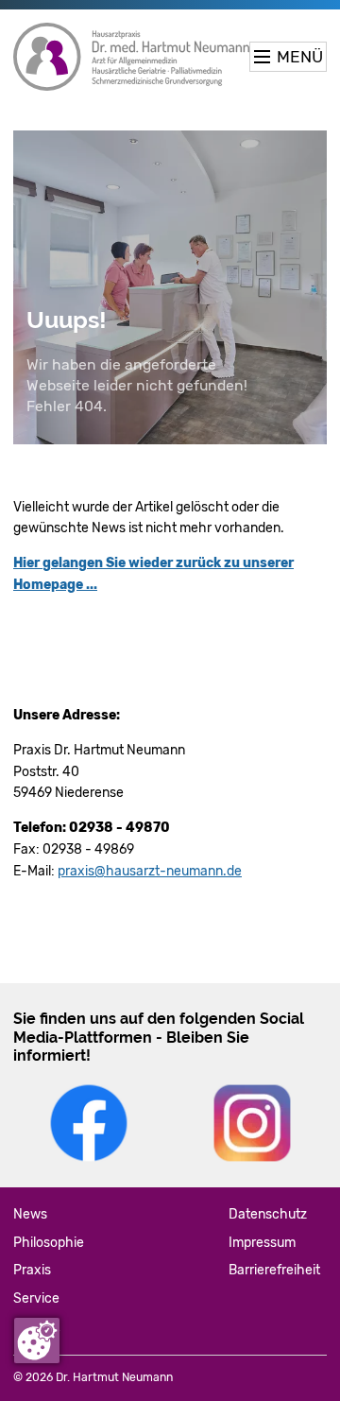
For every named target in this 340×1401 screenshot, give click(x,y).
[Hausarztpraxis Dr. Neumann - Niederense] (131, 57)
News (30, 1214)
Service (36, 1298)
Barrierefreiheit (274, 1270)
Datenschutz (268, 1214)
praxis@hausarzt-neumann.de (150, 871)
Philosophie (48, 1243)
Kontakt (36, 1327)
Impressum (262, 1243)
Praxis (32, 1270)
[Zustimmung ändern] (37, 1340)
